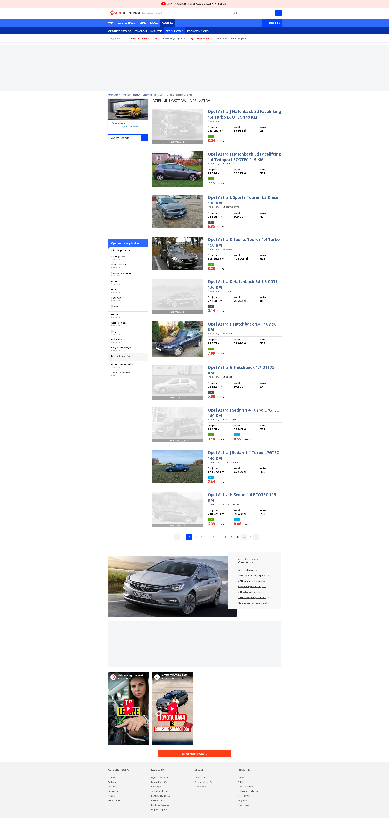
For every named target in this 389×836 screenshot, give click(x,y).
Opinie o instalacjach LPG (123, 365)
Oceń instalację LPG (203, 782)
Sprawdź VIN (141, 31)
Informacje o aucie (120, 250)
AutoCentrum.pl (125, 12)
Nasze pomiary (118, 324)
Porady (241, 777)
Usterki (115, 290)
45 (250, 537)
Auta (110, 22)
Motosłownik (244, 795)
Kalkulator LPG (158, 800)
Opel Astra (118, 123)
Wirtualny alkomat (159, 791)
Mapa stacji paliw (159, 809)
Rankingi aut (157, 786)
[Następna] (256, 537)
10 (238, 537)
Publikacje (116, 299)
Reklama (112, 786)
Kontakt (111, 795)
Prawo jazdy (243, 804)
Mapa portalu (114, 800)
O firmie (111, 777)
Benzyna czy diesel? (160, 795)
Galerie (115, 315)
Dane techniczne (126, 22)
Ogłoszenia (116, 340)
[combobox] (128, 137)
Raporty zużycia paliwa (122, 274)
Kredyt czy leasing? (160, 804)
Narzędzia (167, 22)
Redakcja (112, 782)
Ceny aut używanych (121, 349)
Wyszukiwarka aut (159, 777)
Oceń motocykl (201, 786)
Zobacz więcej (193, 753)
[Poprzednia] (177, 537)
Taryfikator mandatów (198, 31)
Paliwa (153, 22)
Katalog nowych (119, 257)
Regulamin (113, 791)
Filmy (115, 332)
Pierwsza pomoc (245, 786)
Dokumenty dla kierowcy (119, 31)
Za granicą (242, 800)
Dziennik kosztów (174, 31)
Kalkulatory (156, 31)
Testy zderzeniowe (120, 373)
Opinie (143, 22)
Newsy (115, 307)
